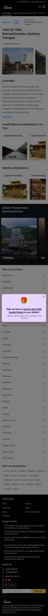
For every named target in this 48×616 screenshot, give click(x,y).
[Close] (43, 296)
